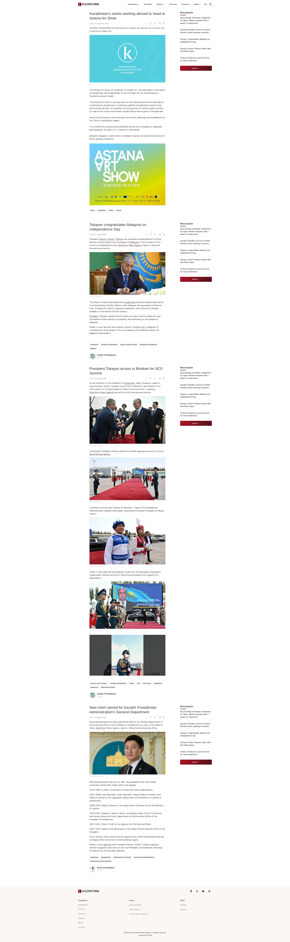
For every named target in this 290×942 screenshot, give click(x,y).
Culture (111, 210)
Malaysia (134, 242)
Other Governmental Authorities (100, 861)
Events (92, 210)
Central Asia (147, 683)
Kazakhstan (102, 210)
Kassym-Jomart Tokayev (111, 239)
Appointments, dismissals (122, 857)
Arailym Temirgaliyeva (106, 355)
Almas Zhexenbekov (106, 868)
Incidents (81, 927)
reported (107, 844)
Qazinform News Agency (130, 245)
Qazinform (101, 728)
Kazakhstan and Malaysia (148, 344)
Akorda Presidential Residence (144, 857)
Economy (173, 4)
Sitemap (183, 905)
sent (143, 327)
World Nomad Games (108, 687)
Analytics (186, 4)
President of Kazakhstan (109, 344)
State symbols (134, 909)
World (80, 923)
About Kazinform (135, 905)
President (148, 4)
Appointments (106, 857)
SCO (111, 389)
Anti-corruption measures (138, 914)
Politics (131, 683)
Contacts (183, 909)
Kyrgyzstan (129, 383)
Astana (118, 210)
